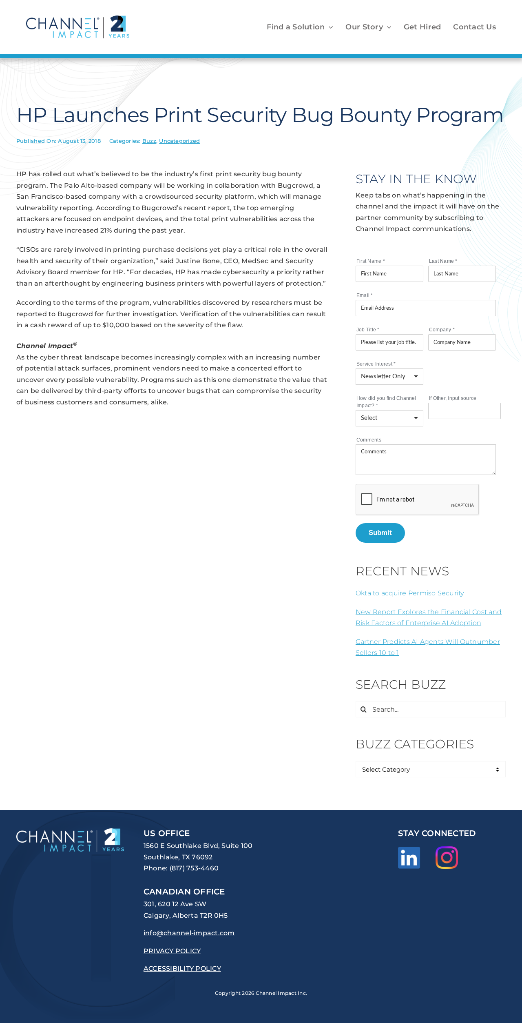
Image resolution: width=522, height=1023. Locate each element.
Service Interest (376, 364)
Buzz (149, 141)
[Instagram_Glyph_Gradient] (447, 849)
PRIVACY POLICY (172, 951)
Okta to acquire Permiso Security (410, 593)
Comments (368, 440)
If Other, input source (452, 398)
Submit (380, 532)
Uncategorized (179, 141)
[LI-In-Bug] (409, 850)
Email (364, 295)
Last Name (443, 261)
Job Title (368, 330)
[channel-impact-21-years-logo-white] (70, 831)
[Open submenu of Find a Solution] (329, 27)
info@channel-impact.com (189, 933)
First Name (370, 261)
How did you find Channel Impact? (386, 401)
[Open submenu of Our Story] (387, 27)
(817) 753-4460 (194, 868)
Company (442, 330)
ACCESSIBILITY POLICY (182, 968)
